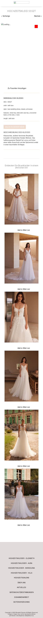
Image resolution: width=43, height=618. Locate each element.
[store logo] (21, 3)
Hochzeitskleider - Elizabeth (21, 558)
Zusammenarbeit (21, 597)
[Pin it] (9, 154)
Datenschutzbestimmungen (22, 592)
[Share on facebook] (5, 154)
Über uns (22, 582)
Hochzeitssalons (21, 577)
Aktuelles (21, 587)
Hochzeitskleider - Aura (21, 563)
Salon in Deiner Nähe (14, 127)
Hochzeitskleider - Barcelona (21, 568)
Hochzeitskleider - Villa (21, 573)
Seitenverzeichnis (21, 602)
